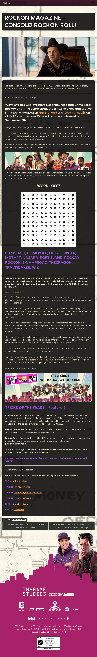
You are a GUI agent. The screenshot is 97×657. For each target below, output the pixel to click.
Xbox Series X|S (75, 112)
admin (28, 36)
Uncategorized (19, 520)
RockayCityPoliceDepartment (28, 493)
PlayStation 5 (48, 112)
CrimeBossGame (21, 481)
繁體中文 (7, 4)
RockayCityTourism (23, 498)
